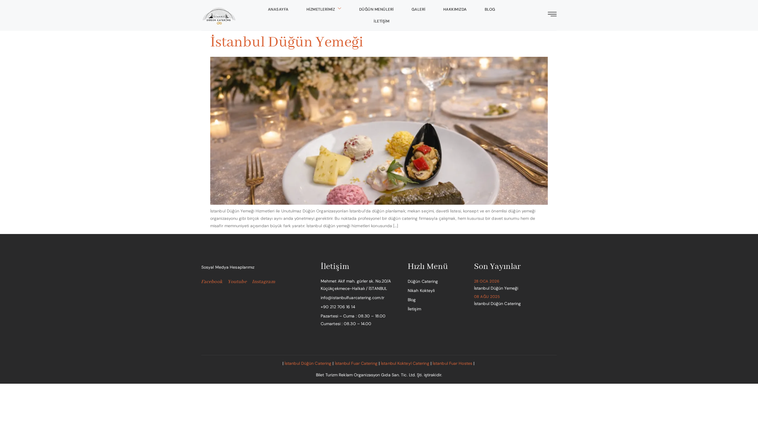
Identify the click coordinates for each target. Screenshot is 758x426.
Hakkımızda (455, 9)
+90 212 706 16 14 (338, 306)
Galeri (418, 9)
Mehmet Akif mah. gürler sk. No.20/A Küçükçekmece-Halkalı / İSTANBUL (356, 284)
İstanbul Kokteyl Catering (405, 363)
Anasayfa (278, 9)
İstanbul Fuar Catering (356, 363)
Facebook (211, 282)
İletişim (381, 21)
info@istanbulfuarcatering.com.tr (352, 297)
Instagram (263, 282)
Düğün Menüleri (376, 9)
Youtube (237, 282)
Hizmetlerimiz (320, 9)
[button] (552, 15)
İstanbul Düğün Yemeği (286, 42)
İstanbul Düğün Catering (308, 363)
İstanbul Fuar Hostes (452, 363)
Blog (490, 9)
